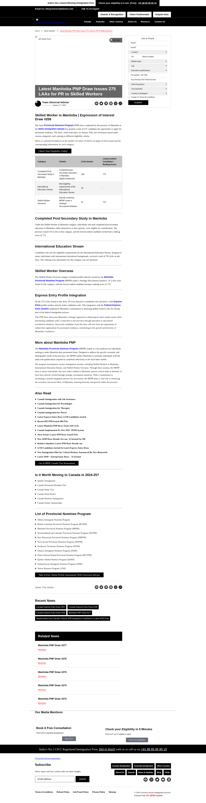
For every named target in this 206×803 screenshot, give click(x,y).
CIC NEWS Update (154, 796)
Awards (131, 772)
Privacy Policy (98, 792)
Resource (145, 22)
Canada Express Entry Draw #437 (50, 607)
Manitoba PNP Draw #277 (80, 613)
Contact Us (160, 22)
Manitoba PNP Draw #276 (52, 658)
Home (37, 31)
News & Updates (145, 772)
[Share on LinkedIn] (106, 104)
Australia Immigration (143, 766)
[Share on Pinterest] (111, 104)
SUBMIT (138, 102)
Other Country (116, 22)
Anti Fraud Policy (81, 792)
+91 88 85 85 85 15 (147, 3)
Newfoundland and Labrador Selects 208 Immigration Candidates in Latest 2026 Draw (72, 618)
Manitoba (42, 650)
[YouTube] (163, 780)
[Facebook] (146, 780)
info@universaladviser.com (59, 9)
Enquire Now (162, 14)
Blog (159, 772)
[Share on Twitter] (101, 104)
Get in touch (107, 749)
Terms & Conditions (44, 792)
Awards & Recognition (111, 14)
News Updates (49, 31)
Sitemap (112, 792)
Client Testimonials (139, 14)
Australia (100, 22)
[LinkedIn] (169, 780)
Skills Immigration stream (51, 129)
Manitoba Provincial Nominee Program (58, 348)
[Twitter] (157, 780)
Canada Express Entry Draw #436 (83, 607)
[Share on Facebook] (96, 104)
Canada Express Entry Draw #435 (50, 613)
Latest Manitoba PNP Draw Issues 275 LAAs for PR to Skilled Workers (86, 31)
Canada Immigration (121, 766)
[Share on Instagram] (115, 104)
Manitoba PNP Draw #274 (52, 685)
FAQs (167, 772)
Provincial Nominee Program (58, 125)
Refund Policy (63, 792)
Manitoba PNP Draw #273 (52, 698)
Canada (87, 22)
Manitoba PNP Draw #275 (52, 672)
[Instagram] (151, 780)
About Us (132, 22)
